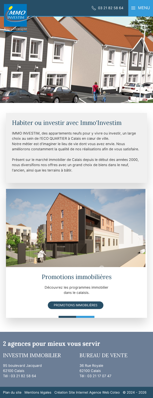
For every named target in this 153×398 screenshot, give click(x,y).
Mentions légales (38, 392)
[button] (140, 8)
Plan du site (12, 392)
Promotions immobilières (75, 305)
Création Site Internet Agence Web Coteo (87, 392)
